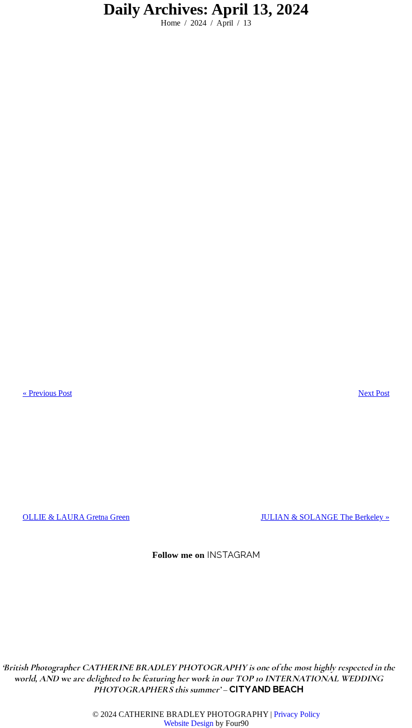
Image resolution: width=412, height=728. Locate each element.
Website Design (189, 723)
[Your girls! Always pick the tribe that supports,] (305, 601)
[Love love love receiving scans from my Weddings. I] (172, 601)
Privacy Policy (297, 714)
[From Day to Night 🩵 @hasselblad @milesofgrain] (107, 601)
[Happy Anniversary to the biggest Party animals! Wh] (239, 601)
